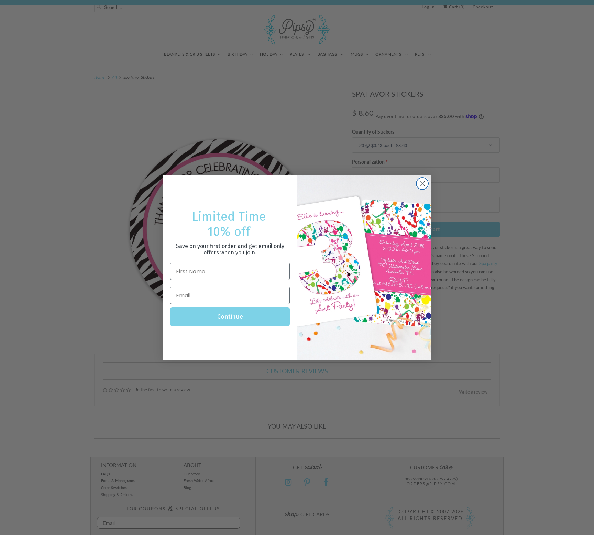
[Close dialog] (422, 184)
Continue (230, 316)
